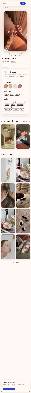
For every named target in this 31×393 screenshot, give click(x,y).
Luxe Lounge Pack (22, 204)
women (13, 106)
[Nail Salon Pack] (8, 136)
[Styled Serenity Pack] (23, 170)
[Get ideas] (13, 135)
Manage (22, 389)
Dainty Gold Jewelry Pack (8, 178)
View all (26, 121)
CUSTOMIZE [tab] (13, 65)
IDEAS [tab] (26, 65)
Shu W (19, 180)
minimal (11, 94)
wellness (7, 111)
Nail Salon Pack (6, 145)
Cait (19, 205)
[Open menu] (27, 3)
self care (13, 104)
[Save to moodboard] (15, 54)
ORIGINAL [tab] (5, 65)
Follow (13, 61)
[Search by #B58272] (20, 86)
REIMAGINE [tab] (20, 65)
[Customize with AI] (13, 132)
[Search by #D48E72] (6, 86)
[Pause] (6, 48)
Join (23, 3)
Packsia (7, 61)
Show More (15, 262)
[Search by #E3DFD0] (15, 86)
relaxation (20, 106)
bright (6, 94)
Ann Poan (5, 180)
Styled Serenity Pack (22, 178)
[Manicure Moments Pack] (23, 247)
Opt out (4, 385)
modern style (15, 109)
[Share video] (20, 54)
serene (17, 94)
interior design (20, 104)
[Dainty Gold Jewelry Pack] (8, 170)
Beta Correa (6, 205)
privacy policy (19, 385)
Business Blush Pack (7, 204)
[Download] (11, 54)
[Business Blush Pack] (8, 195)
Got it (9, 389)
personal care (7, 109)
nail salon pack (9, 58)
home (22, 109)
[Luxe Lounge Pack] (23, 195)
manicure (7, 104)
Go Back (5, 7)
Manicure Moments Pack (23, 255)
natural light (7, 106)
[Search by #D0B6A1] (10, 86)
